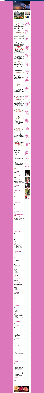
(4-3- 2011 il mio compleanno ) (27, 113)
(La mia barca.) (26, 135)
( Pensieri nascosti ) (26, 87)
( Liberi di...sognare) (26, 77)
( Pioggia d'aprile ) (26, 89)
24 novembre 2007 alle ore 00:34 (17, 278)
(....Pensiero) (26, 112)
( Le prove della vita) (26, 74)
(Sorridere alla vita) (26, 146)
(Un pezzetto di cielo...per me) (27, 153)
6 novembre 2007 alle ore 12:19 (17, 231)
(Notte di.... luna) (26, 142)
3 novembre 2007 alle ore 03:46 (17, 175)
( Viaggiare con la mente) (27, 109)
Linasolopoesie (16, 171)
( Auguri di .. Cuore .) (27, 22)
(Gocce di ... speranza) (27, 121)
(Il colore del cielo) (26, 122)
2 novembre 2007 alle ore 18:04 (17, 166)
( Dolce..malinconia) (26, 29)
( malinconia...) (26, 79)
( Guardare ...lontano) (27, 34)
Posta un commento (15, 377)
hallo (15, 275)
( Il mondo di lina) (26, 45)
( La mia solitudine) (26, 61)
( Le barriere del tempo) (27, 70)
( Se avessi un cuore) (26, 93)
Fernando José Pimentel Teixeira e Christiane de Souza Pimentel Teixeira (19, 214)
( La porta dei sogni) (26, 64)
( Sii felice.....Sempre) (27, 95)
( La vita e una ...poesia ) (27, 69)
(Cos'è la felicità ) (26, 119)
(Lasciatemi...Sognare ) (27, 139)
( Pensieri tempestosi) (27, 88)
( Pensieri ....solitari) (26, 86)
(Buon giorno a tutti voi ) (27, 117)
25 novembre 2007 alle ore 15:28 (17, 285)
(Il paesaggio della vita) (27, 128)
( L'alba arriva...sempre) (27, 53)
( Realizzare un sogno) (27, 90)
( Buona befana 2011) (26, 25)
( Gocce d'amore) (26, 33)
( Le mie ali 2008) (26, 72)
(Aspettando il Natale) (27, 114)
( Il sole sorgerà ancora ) (27, 48)
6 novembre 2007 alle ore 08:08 (17, 216)
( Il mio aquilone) (26, 41)
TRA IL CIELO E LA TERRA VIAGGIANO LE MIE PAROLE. (27, 158)
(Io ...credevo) (26, 130)
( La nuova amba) (26, 63)
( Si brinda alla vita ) (26, 94)
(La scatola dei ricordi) (27, 137)
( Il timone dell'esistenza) (27, 49)
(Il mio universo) (26, 127)
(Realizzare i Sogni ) (26, 144)
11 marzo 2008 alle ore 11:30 (17, 361)
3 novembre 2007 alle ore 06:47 (17, 190)
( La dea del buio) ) (26, 56)
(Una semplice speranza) (27, 154)
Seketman (16, 199)
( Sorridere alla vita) (26, 98)
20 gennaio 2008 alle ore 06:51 (17, 325)
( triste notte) (26, 101)
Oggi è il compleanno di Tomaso (27, 160)
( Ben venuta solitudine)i (27, 23)
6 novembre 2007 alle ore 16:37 (17, 242)
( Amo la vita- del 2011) (27, 21)
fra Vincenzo (16, 228)
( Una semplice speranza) (27, 106)
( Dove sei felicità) (26, 30)
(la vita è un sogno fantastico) (27, 138)
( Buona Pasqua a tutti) (27, 26)
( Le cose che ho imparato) (27, 71)
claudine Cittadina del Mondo (17, 251)
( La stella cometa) (26, 66)
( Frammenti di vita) (26, 32)
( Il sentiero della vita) (27, 47)
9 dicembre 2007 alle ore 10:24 (17, 321)
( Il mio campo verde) (27, 42)
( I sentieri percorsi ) (26, 37)
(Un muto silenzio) (26, 152)
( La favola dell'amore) (27, 57)
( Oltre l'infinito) (26, 85)
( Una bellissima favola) (27, 103)
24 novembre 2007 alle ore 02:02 (17, 282)
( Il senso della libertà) (27, 46)
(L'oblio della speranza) (27, 134)
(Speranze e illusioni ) (27, 147)
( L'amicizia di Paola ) (27, 54)
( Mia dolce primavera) (27, 80)
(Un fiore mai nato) (26, 151)
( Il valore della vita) (26, 50)
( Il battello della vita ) (27, 38)
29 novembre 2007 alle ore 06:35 (17, 305)
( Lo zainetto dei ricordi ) (27, 78)
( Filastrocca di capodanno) (27, 31)
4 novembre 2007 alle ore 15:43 (17, 202)
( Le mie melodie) (26, 73)
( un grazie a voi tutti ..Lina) (27, 102)
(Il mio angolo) (26, 126)
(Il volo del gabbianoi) (27, 129)
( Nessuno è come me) (27, 81)
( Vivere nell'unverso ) (27, 111)
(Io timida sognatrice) (27, 131)
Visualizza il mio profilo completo (28, 198)
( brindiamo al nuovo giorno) (27, 24)
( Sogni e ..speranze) (26, 96)
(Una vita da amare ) (26, 155)
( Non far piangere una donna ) (27, 82)
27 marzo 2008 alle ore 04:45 (17, 376)
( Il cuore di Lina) (26, 39)
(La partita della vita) (26, 136)
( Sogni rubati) (26, 97)
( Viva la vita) (26, 110)
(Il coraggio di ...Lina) (27, 123)
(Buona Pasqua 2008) (26, 118)
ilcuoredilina (26, 161)
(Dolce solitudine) (26, 120)
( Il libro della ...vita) (26, 40)
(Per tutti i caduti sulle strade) (27, 143)
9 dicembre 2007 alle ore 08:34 (17, 312)
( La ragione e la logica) (27, 65)
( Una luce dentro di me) (27, 104)
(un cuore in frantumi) (27, 150)
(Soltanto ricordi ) (26, 145)
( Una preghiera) (26, 105)
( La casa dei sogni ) (26, 55)
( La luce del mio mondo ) (27, 58)
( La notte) (26, 62)
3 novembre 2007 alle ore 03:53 (17, 179)
